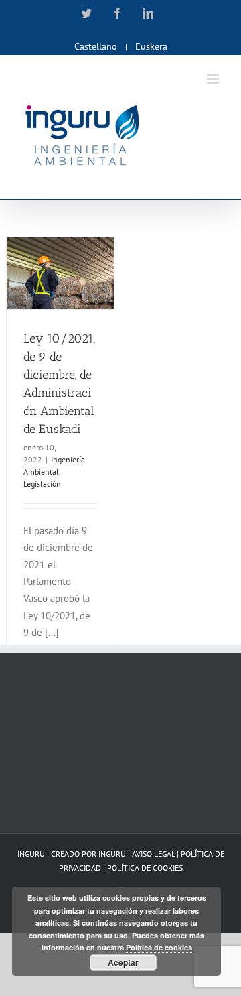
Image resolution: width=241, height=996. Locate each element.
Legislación (42, 484)
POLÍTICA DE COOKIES (145, 868)
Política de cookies (159, 947)
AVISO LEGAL (154, 854)
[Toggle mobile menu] (214, 79)
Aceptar (123, 962)
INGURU (112, 854)
